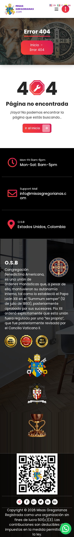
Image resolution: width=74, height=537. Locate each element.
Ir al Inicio (32, 128)
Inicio (34, 45)
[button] (65, 528)
